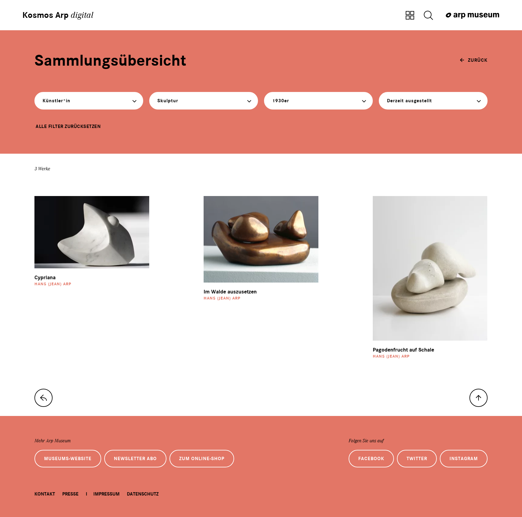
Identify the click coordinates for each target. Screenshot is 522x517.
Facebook (371, 458)
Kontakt (44, 494)
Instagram (464, 458)
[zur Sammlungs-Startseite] (43, 398)
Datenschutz (143, 494)
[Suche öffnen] (428, 16)
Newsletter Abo (135, 458)
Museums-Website (68, 458)
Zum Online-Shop (201, 458)
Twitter (417, 458)
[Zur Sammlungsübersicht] (410, 16)
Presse (70, 494)
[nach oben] (478, 398)
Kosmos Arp (57, 15)
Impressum (106, 494)
